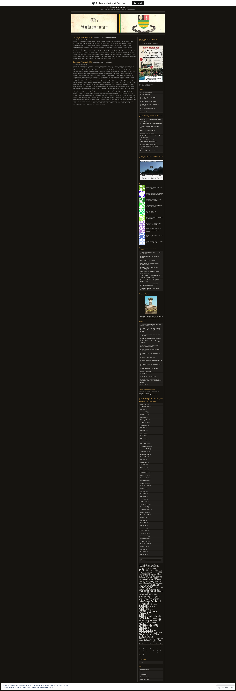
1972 (147, 570)
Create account (144, 669)
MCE (161, 591)
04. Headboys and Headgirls (148, 101)
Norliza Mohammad (101, 88)
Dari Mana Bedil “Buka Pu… (153, 200)
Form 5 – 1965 (150, 188)
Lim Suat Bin (108, 47)
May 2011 (143, 464)
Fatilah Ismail (123, 71)
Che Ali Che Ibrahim (123, 68)
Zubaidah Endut (77, 104)
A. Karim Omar (149, 576)
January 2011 (144, 475)
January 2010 (144, 507)
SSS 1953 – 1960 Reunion (147, 260)
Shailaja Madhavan (115, 93)
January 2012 (144, 443)
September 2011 (144, 454)
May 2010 (143, 496)
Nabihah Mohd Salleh (93, 84)
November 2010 (144, 480)
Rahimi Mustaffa (108, 51)
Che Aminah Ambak (95, 43)
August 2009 (143, 517)
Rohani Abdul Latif (108, 90)
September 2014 (145, 406)
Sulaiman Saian (86, 97)
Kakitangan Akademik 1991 (82, 62)
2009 (148, 574)
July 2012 (143, 427)
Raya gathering (145, 599)
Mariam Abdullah (127, 47)
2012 (140, 576)
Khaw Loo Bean (88, 47)
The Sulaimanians (118, 6)
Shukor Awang (97, 95)
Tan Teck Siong (77, 99)
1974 (156, 570)
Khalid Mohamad (114, 77)
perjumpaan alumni (145, 596)
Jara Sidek (120, 75)
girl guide (146, 583)
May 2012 (143, 433)
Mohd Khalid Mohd (87, 49)
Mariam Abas (100, 80)
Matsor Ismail (127, 80)
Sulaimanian (95, 97)
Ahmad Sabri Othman (107, 41)
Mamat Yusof (81, 80)
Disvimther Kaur (93, 71)
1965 (153, 568)
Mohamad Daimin (83, 82)
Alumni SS (151, 579)
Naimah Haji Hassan (105, 84)
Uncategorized (82, 39)
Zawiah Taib (128, 103)
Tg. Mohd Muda (94, 99)
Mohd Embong (102, 82)
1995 (151, 572)
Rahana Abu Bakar (98, 51)
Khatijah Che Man (125, 77)
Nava (154, 593)
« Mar (140, 656)
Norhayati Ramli (80, 88)
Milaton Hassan (77, 49)
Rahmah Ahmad (77, 90)
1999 (160, 572)
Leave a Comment (110, 37)
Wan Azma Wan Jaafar (101, 56)
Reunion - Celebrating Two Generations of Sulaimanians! (148, 140)
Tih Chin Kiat (113, 99)
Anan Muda (122, 66)
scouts (155, 604)
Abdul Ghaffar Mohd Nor (153, 577)
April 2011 (143, 467)
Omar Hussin (119, 88)
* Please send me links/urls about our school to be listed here (150, 325)
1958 (145, 568)
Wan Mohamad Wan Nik (112, 101)
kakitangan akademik (83, 77)
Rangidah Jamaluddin (96, 90)
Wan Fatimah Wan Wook (97, 101)
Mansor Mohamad (91, 80)
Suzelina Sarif (108, 54)
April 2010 (143, 499)
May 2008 (143, 554)
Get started (138, 3)
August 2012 (143, 425)
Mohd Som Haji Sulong (145, 593)
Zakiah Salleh (120, 103)
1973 (151, 570)
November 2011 (144, 449)
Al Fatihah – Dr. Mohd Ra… (153, 224)
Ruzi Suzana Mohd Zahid (123, 92)
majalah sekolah (117, 47)
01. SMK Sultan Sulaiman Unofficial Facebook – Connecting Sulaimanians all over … (151, 330)
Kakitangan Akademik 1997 (82, 37)
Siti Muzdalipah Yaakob (127, 52)
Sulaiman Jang (77, 97)
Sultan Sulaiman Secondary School (94, 54)
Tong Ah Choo (122, 99)
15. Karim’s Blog (144, 384)
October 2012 (144, 422)
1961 (149, 568)
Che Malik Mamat (118, 69)
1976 (140, 572)
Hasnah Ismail (82, 75)
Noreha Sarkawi (120, 86)
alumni (142, 579)
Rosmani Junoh (98, 92)
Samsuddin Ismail (129, 51)
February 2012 (144, 441)
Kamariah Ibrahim (95, 77)
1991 (77, 66)
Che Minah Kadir (121, 43)
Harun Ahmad (120, 73)
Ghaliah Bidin (131, 71)
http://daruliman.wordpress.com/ (148, 394)
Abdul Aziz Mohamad (86, 41)
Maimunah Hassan (121, 79)
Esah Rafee (102, 71)
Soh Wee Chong (156, 618)
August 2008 (143, 546)
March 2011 (143, 470)
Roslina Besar (89, 92)
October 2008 (144, 541)
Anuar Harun (125, 41)
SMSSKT (80, 54)
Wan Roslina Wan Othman (85, 58)
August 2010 (143, 488)
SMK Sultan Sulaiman (108, 95)
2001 (140, 574)
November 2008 (144, 538)
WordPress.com (144, 679)
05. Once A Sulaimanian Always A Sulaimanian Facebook (149, 345)
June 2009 (143, 522)
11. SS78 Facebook (145, 371)
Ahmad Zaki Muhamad (103, 66)
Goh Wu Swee (85, 73)
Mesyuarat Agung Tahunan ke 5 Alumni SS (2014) (149, 268)
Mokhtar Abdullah (81, 84)
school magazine (77, 52)
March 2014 (143, 412)
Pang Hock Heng (129, 88)
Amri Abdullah (117, 41)
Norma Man (88, 51)
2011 (158, 574)
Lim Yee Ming (102, 79)
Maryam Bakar (119, 80)
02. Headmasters (145, 94)
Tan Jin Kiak (123, 97)
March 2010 (143, 501)
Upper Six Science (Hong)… (154, 242)
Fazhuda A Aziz (82, 45)
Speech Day (143, 111)
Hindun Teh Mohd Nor (116, 45)
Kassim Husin (105, 77)
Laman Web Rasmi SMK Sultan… (154, 206)
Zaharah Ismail (88, 103)
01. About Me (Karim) (146, 92)
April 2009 (143, 528)
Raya (157, 598)
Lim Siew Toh (94, 79)
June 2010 (143, 493)
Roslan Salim (81, 92)
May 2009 (143, 525)
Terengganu (85, 99)
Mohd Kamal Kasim (112, 82)
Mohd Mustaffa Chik (99, 49)
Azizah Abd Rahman (83, 43)
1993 (148, 572)
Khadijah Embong (78, 47)
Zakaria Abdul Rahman (109, 103)
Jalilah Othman (127, 45)
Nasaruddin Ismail (122, 49)
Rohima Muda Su (119, 51)
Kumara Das (159, 587)
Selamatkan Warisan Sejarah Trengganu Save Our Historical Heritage (151, 317)
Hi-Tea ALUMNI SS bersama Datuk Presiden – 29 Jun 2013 (150, 276)
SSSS (121, 95)
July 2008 (143, 549)
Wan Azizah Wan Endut (87, 56)
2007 (144, 574)
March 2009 (143, 530)
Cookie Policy (48, 687)
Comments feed (144, 677)
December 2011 (144, 446)
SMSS (157, 615)
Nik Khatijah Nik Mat (128, 84)
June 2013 (143, 417)
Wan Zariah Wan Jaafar (100, 58)
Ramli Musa (85, 90)
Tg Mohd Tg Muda (127, 54)
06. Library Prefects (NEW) (147, 108)
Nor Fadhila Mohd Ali (89, 86)
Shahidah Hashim (105, 93)
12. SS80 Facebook (145, 373)
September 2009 (145, 515)
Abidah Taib (92, 66)
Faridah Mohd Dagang (112, 71)
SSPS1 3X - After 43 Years (147, 130)
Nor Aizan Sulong (77, 86)
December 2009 (144, 509)
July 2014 (143, 409)
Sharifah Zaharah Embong (112, 52)
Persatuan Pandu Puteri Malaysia (149, 597)
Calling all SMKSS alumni (147, 133)
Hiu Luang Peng (91, 75)
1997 (77, 41)
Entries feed (143, 674)
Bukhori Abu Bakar (151, 581)
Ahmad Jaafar (96, 41)
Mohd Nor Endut (123, 82)
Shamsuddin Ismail (127, 93)
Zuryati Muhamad (100, 104)
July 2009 (143, 520)
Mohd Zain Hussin (111, 49)
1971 (141, 570)
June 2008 (143, 551)
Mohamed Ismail (92, 82)
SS (159, 620)
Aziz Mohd (102, 68)
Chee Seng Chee (83, 71)
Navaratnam (143, 595)
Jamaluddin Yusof (111, 75)
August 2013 (143, 414)
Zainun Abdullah (97, 103)
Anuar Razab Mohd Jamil (91, 68)
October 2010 (144, 483)
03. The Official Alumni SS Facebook (150, 338)
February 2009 (144, 533)
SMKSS (75, 54)
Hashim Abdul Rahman (102, 45)
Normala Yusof (111, 88)
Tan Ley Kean (132, 97)
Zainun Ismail (111, 58)
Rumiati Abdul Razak (109, 92)
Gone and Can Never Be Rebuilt (149, 151)
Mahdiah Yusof (111, 79)
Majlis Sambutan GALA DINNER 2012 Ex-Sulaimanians (149, 284)
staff (125, 95)
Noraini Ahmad (80, 51)
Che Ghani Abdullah (91, 69)
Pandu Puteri (152, 595)
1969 (157, 568)
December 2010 (144, 478)
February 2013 (144, 420)
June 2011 (143, 462)
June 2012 (143, 430)
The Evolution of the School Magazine (151, 123)
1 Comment (108, 62)
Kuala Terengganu (99, 47)
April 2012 (143, 435)
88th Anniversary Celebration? (148, 144)
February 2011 (144, 472)
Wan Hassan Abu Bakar (114, 56)
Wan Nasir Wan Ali (124, 101)
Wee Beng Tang (155, 640)
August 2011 (143, 457)
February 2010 (144, 504)
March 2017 (143, 404)
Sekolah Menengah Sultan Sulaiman (93, 52)
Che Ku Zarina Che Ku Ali (108, 43)
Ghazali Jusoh (77, 73)
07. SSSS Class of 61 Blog (147, 357)
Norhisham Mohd (90, 88)
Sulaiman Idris (131, 95)
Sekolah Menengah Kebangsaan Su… (154, 194)
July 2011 (142, 459)
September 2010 (145, 485)
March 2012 (143, 438)
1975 (160, 570)
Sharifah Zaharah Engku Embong (82, 95)
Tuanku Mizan (156, 638)
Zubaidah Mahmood (88, 104)
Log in (142, 671)
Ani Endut (129, 66)
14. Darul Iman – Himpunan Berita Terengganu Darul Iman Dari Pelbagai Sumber (150, 380)
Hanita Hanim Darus (109, 73)
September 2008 (145, 544)
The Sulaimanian (104, 99)
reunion (148, 602)
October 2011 (144, 451)
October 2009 (144, 512)
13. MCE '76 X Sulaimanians (148, 376)
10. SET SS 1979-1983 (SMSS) (149, 368)
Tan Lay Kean (117, 54)
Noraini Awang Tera (101, 86)
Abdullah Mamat (84, 66)
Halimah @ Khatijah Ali (96, 73)
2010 (153, 574)
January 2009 (144, 536)
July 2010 (143, 491)
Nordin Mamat (111, 86)
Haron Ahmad (92, 45)
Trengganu (145, 638)
